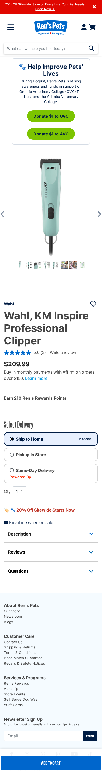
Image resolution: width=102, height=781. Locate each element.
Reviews (16, 552)
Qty (7, 491)
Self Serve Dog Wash (21, 699)
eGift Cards (13, 705)
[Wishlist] (93, 304)
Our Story (12, 611)
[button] (6, 214)
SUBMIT (90, 735)
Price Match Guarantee (23, 658)
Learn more (36, 378)
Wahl (9, 304)
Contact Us (13, 642)
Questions (18, 571)
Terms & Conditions (20, 653)
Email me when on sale (31, 522)
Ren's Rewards (16, 683)
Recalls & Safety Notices (24, 663)
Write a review (63, 352)
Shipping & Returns (19, 647)
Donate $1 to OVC (51, 116)
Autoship (11, 689)
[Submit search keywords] (91, 48)
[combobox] (51, 48)
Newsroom (13, 616)
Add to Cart (51, 763)
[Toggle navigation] (10, 27)
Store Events (14, 694)
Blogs (8, 622)
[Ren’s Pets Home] (51, 27)
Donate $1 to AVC (51, 133)
